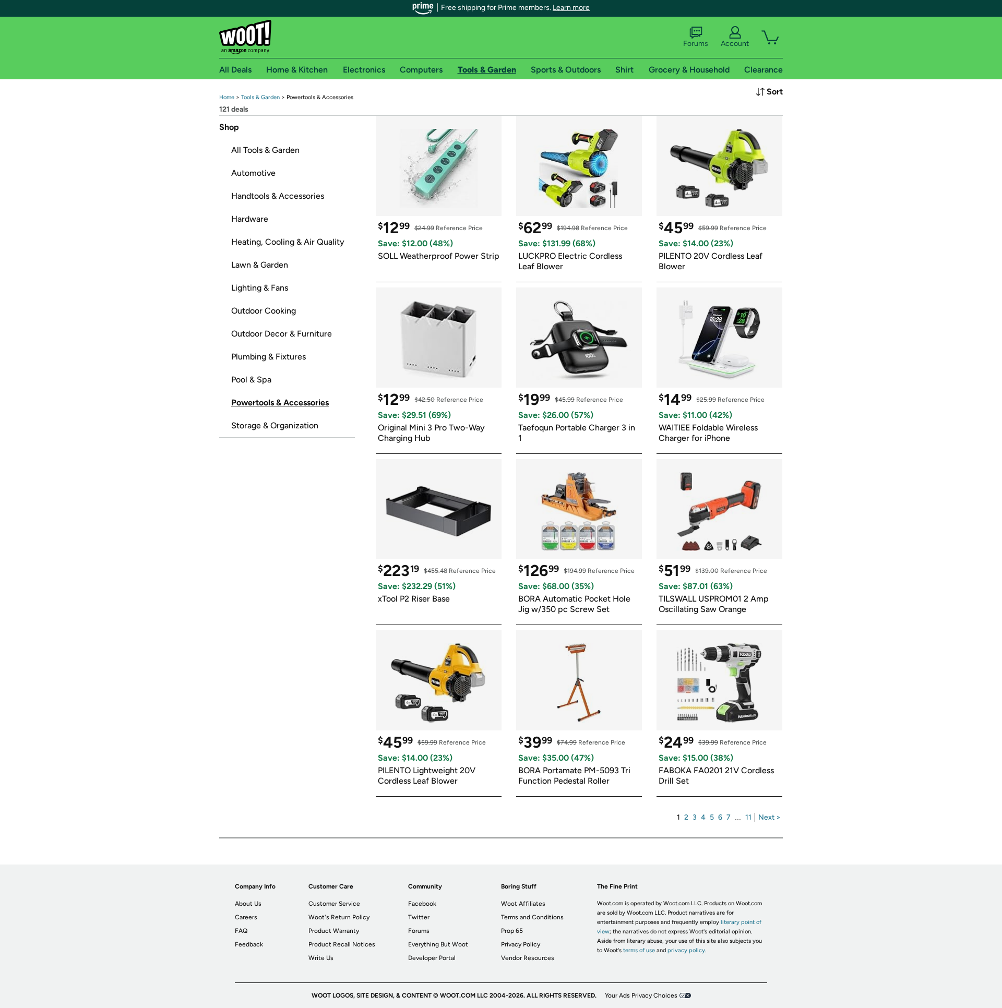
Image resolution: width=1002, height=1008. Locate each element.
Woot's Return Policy (338, 917)
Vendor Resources (527, 958)
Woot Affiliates (523, 903)
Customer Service (334, 903)
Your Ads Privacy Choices (641, 995)
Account (735, 43)
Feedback (249, 944)
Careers (246, 917)
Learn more (571, 7)
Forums (695, 43)
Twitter (419, 917)
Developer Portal (432, 958)
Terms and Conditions (532, 917)
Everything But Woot (438, 944)
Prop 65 (512, 930)
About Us (248, 903)
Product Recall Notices (341, 944)
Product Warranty (333, 930)
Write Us (320, 958)
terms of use (639, 950)
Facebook (422, 903)
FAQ (241, 930)
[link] (226, 97)
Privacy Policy (520, 944)
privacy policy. (686, 950)
